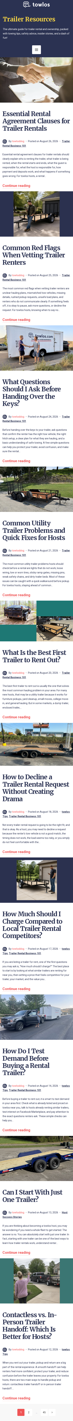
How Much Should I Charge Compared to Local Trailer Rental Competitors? (32, 925)
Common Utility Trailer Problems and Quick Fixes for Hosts (33, 530)
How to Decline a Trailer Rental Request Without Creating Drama (35, 788)
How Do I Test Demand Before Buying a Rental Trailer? (25, 1062)
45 (44, 1412)
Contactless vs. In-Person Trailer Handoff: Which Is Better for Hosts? (29, 1326)
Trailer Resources (29, 19)
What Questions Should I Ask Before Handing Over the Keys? (31, 393)
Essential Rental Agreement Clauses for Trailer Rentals (36, 121)
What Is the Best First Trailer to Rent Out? (34, 656)
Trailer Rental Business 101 (25, 816)
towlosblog (18, 141)
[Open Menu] (36, 49)
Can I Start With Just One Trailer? (32, 1196)
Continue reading (16, 186)
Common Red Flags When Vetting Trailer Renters (33, 255)
